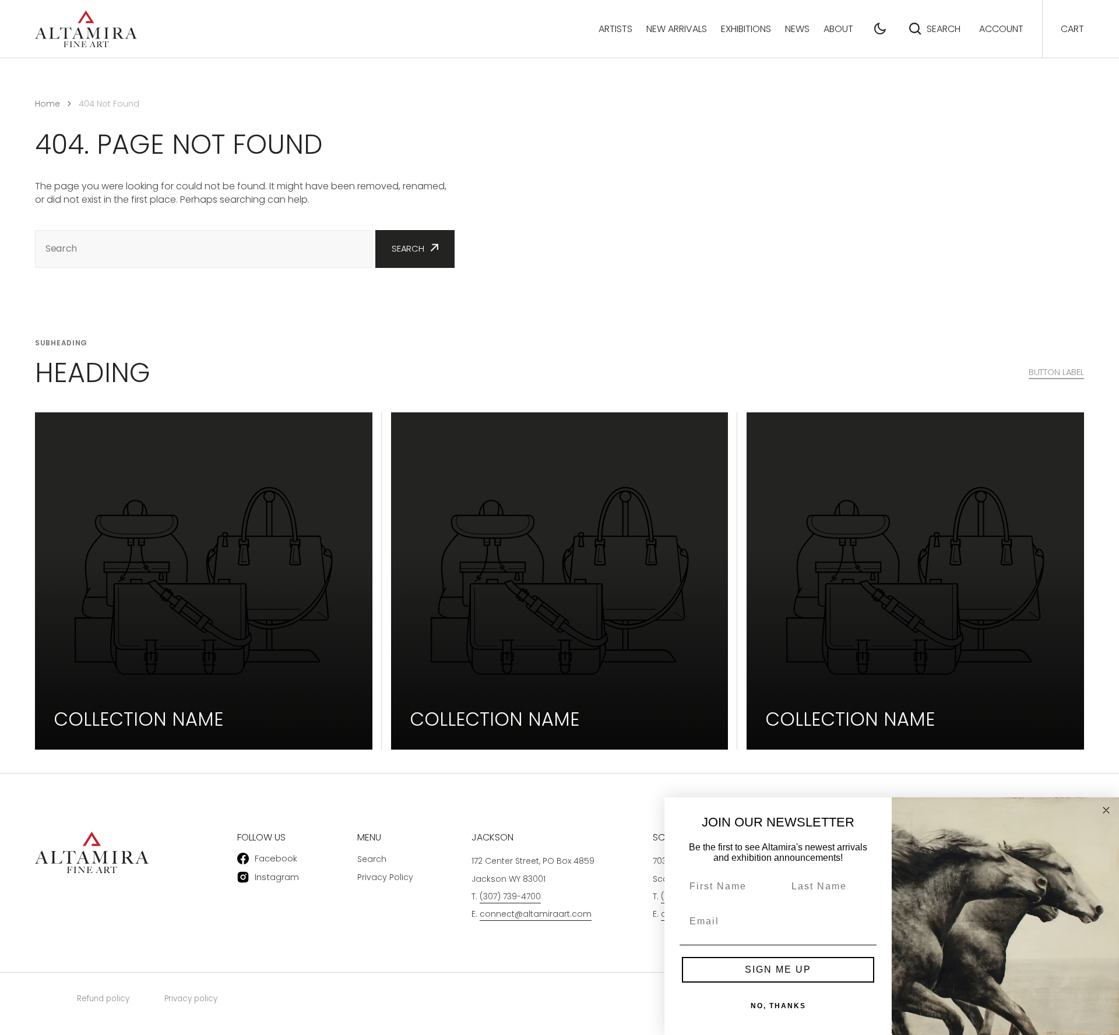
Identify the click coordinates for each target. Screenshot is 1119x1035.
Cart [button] (1072, 29)
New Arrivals (676, 29)
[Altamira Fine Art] (86, 28)
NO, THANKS (778, 1006)
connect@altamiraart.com (536, 914)
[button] (880, 28)
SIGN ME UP (778, 969)
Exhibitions (746, 29)
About (838, 29)
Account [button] (1001, 29)
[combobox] (203, 249)
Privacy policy (190, 998)
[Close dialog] (1106, 810)
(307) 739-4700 (510, 896)
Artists (615, 29)
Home (47, 103)
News (797, 29)
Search (943, 29)
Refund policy (103, 998)
